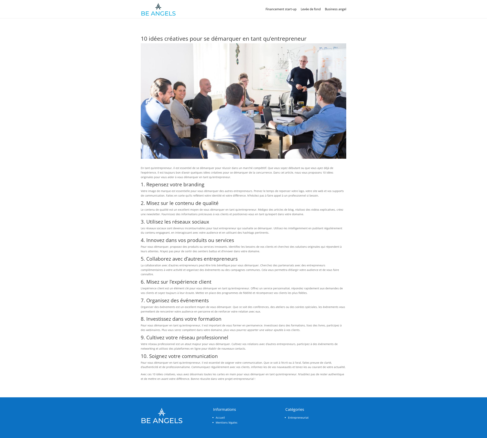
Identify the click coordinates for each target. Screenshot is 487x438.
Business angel (335, 9)
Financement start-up (281, 9)
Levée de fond (311, 9)
